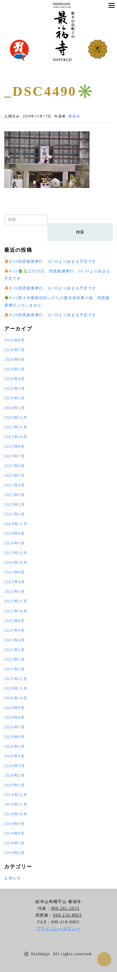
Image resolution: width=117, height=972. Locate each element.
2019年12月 (15, 795)
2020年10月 (15, 698)
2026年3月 (14, 388)
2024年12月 (15, 524)
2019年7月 (14, 843)
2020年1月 (14, 785)
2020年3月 (14, 766)
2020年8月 (14, 717)
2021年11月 (15, 601)
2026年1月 (14, 408)
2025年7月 (14, 456)
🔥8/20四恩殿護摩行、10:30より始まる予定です (50, 315)
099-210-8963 (67, 915)
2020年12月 (15, 679)
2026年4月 (14, 379)
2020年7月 (14, 727)
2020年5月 (14, 746)
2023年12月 (15, 553)
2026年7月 (14, 350)
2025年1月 (14, 514)
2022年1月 (14, 591)
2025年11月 (15, 427)
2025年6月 (14, 466)
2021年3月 (14, 650)
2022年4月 (14, 582)
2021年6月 (14, 630)
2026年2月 (14, 398)
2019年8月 (14, 833)
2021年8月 (14, 621)
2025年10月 (15, 437)
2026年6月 (14, 359)
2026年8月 (14, 340)
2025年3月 (14, 495)
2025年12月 (15, 417)
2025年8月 (14, 446)
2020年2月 (14, 775)
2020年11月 (15, 688)
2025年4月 (14, 485)
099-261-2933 (65, 908)
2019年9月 (14, 824)
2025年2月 (14, 504)
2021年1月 (14, 669)
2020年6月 (14, 737)
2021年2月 (14, 659)
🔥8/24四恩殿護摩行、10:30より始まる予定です (50, 261)
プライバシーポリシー (58, 929)
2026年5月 (14, 369)
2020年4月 (14, 756)
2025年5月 (14, 475)
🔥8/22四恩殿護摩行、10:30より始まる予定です (50, 288)
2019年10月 (15, 814)
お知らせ (12, 878)
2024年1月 (14, 543)
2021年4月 (14, 640)
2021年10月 (15, 611)
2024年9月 (14, 533)
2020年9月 (14, 708)
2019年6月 (14, 853)
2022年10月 (15, 562)
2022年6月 (14, 572)
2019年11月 (15, 804)
